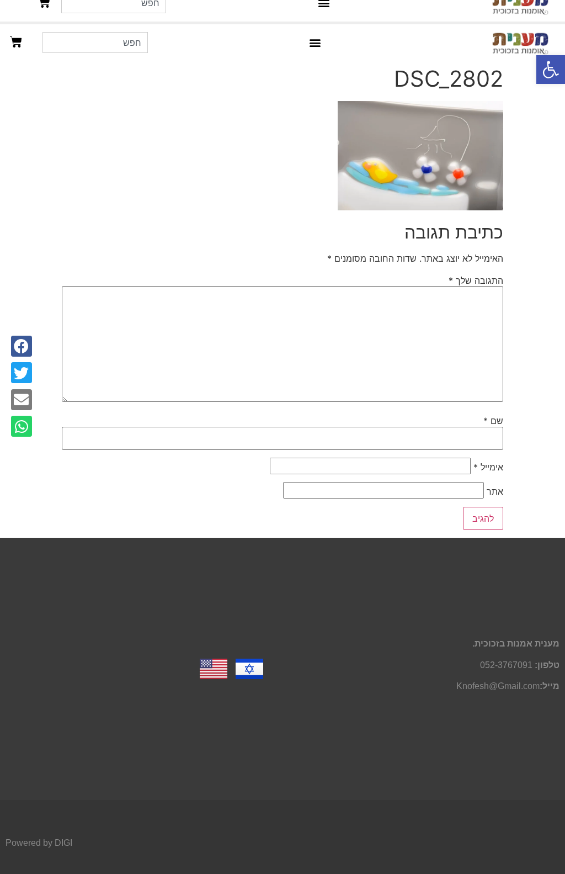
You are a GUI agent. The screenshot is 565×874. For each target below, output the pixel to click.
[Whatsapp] (21, 426)
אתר (495, 491)
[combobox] (95, 42)
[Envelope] (21, 399)
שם (493, 420)
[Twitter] (21, 372)
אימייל (488, 467)
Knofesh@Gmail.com (498, 686)
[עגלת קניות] (16, 42)
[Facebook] (21, 346)
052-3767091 (506, 665)
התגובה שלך (476, 280)
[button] (550, 69)
